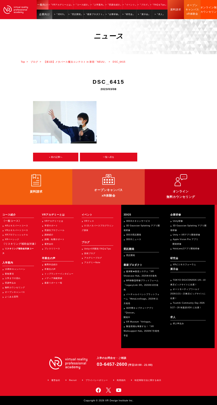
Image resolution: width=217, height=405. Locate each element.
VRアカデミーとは (53, 221)
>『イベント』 (129, 5)
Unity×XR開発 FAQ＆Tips (97, 249)
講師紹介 (48, 235)
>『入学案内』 (97, 5)
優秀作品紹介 (51, 264)
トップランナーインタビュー (58, 274)
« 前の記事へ (55, 157)
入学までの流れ (12, 278)
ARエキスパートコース (16, 225)
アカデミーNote (92, 262)
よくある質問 (11, 297)
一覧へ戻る (108, 157)
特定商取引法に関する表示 (148, 380)
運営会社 (48, 244)
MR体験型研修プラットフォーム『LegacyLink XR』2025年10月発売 (141, 285)
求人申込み (178, 323)
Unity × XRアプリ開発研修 (186, 235)
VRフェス (89, 221)
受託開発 (130, 255)
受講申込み (10, 283)
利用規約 (121, 380)
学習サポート (51, 225)
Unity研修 (178, 221)
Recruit (73, 380)
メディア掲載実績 (53, 278)
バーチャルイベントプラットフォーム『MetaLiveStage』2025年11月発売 (141, 299)
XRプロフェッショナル (16, 235)
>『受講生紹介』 (113, 5)
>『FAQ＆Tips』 (158, 5)
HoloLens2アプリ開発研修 (186, 248)
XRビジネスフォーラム (184, 264)
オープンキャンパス (15, 292)
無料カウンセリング (15, 287)
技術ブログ (89, 253)
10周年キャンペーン (15, 269)
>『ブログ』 (143, 5)
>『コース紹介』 (81, 5)
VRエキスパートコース (16, 230)
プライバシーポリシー (97, 380)
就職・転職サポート (54, 239)
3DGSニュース (133, 239)
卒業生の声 (50, 269)
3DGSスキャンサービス (138, 221)
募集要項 (9, 274)
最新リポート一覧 (53, 283)
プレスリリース (52, 248)
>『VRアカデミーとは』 (60, 5)
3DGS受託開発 (133, 235)
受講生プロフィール (54, 230)
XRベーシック (12, 239)
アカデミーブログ (93, 258)
